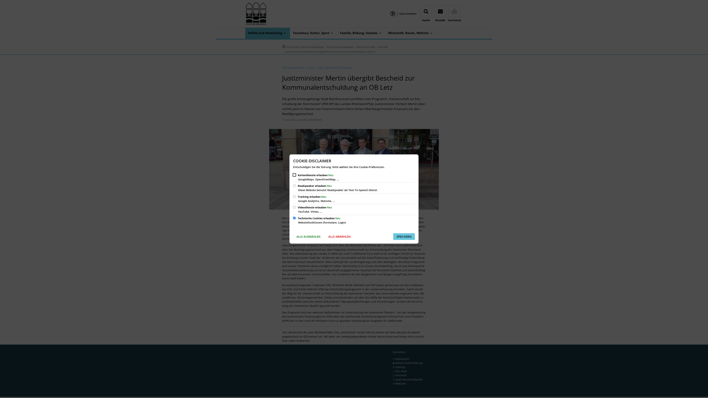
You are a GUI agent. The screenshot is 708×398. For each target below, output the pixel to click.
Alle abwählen (339, 236)
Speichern (404, 236)
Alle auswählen (308, 236)
